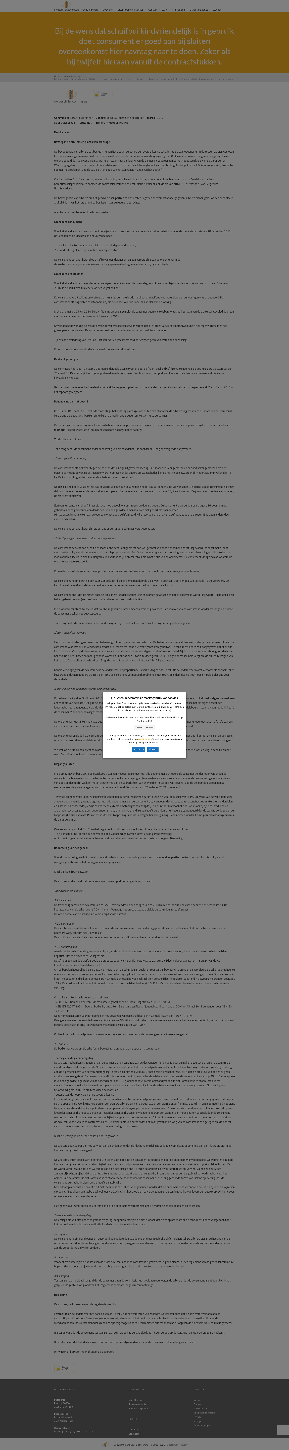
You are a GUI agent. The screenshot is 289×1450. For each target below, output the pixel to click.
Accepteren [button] (139, 749)
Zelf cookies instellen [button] (144, 727)
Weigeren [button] (153, 749)
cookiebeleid (144, 738)
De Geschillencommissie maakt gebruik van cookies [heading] (144, 698)
